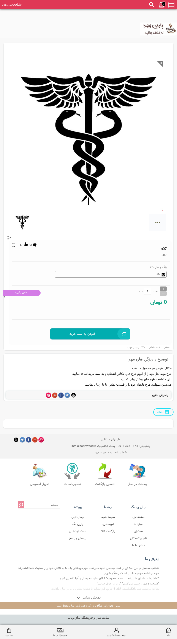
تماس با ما (138, 545)
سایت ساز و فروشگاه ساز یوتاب (88, 617)
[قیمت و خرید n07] (158, 30)
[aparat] (48, 395)
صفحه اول (138, 517)
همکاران (138, 531)
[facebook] (61, 395)
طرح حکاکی (154, 347)
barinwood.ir (12, 4)
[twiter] (67, 395)
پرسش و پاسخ (77, 538)
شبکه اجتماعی (77, 531)
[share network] (9, 237)
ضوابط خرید (108, 517)
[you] (73, 395)
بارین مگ (77, 524)
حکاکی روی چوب (136, 347)
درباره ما (138, 524)
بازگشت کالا (108, 531)
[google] (54, 395)
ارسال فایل (77, 517)
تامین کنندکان (138, 538)
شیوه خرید (108, 524)
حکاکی (166, 347)
